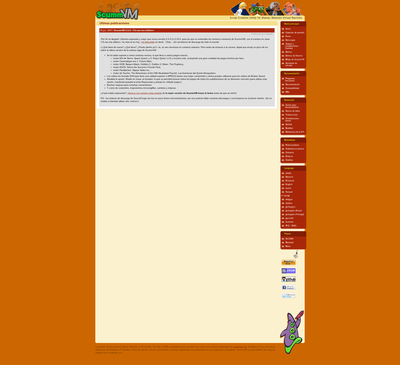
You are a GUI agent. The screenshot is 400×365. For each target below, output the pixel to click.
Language (289, 168)
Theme (287, 234)
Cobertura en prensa (295, 149)
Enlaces (289, 156)
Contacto (290, 152)
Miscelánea (289, 140)
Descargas (290, 40)
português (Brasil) (294, 211)
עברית (284, 196)
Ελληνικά (290, 181)
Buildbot (289, 128)
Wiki (288, 92)
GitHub (289, 124)
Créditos (289, 160)
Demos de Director (294, 56)
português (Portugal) (295, 214)
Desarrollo (289, 100)
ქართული (290, 207)
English (289, 184)
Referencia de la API (295, 132)
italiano (289, 203)
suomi (288, 188)
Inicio (288, 29)
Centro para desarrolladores (292, 106)
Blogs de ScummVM (295, 59)
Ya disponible (148, 42)
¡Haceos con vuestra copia (144, 93)
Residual (289, 242)
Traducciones (292, 115)
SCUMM (289, 239)
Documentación (291, 73)
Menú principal (291, 24)
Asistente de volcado (291, 64)
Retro (288, 246)
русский (289, 218)
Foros (288, 36)
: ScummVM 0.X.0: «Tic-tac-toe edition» (127, 30)
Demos (289, 52)
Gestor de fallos (293, 111)
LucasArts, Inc (240, 346)
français (289, 192)
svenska (289, 222)
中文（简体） (292, 226)
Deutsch (289, 177)
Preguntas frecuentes (290, 79)
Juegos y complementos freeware (291, 46)
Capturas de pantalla (295, 33)
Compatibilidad (292, 88)
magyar (289, 199)
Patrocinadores (292, 145)
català (288, 173)
